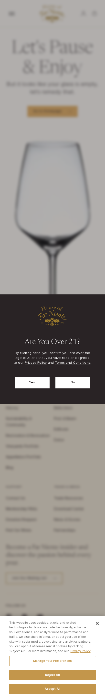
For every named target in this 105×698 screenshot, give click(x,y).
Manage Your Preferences (52, 661)
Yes (32, 382)
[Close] (97, 623)
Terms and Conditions (73, 362)
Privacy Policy (36, 362)
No (73, 382)
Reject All (52, 675)
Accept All (52, 688)
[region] (52, 657)
